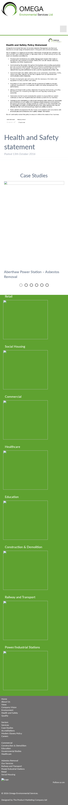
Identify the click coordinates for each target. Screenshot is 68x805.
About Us (5, 702)
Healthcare (6, 754)
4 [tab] (36, 285)
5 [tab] (42, 285)
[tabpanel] (34, 231)
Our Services (7, 763)
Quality (4, 716)
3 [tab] (31, 285)
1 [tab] (21, 285)
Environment (7, 710)
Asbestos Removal (9, 761)
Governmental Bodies (11, 751)
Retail (4, 772)
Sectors (4, 722)
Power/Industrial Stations (13, 769)
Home (4, 699)
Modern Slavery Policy (11, 733)
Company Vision (9, 707)
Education (6, 748)
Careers (4, 736)
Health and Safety (9, 713)
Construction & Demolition (13, 746)
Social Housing (8, 774)
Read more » (29, 324)
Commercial (6, 743)
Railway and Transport (11, 766)
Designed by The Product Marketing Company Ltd (24, 800)
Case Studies (7, 728)
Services (5, 725)
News (3, 705)
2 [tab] (26, 285)
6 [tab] (47, 285)
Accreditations (8, 731)
